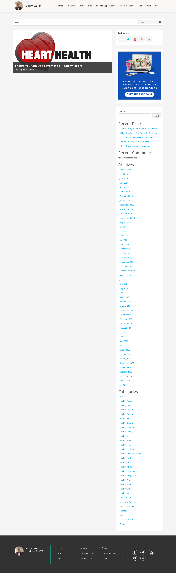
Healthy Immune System (130, 453)
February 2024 (126, 301)
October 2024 (126, 266)
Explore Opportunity (105, 6)
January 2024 (125, 306)
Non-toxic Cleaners (128, 502)
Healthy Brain (126, 418)
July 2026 (124, 174)
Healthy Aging (126, 401)
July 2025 (124, 226)
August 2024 (125, 275)
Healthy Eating (126, 431)
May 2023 (124, 341)
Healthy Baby (126, 405)
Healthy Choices (127, 427)
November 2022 (127, 367)
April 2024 (124, 292)
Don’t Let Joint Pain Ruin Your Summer (136, 137)
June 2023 (124, 336)
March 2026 (125, 191)
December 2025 (127, 204)
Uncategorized (126, 519)
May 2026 (124, 182)
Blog (90, 6)
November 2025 (127, 209)
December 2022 (127, 363)
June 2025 (124, 231)
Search (121, 111)
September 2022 (127, 376)
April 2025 (124, 240)
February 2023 (126, 354)
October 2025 (126, 213)
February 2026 (126, 196)
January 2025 (125, 253)
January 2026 (125, 200)
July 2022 (124, 385)
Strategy (123, 510)
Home (60, 6)
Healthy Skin (125, 480)
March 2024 (125, 297)
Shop (139, 6)
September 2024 (127, 270)
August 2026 (125, 169)
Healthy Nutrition (127, 471)
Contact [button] (105, 558)
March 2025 (125, 244)
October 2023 (126, 319)
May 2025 (124, 235)
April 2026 (124, 187)
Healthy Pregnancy (128, 475)
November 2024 (127, 262)
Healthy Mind (125, 462)
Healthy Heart (29, 69)
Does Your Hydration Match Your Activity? (138, 128)
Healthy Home (126, 444)
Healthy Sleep (126, 484)
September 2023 (127, 323)
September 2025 (127, 218)
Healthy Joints (126, 458)
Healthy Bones (126, 414)
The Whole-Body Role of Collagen (134, 141)
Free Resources (153, 6)
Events (81, 6)
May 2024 (124, 288)
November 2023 (127, 314)
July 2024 (124, 279)
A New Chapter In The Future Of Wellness (138, 133)
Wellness (124, 524)
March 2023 (125, 349)
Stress (122, 515)
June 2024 (124, 284)
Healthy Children (127, 423)
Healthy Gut (125, 436)
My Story (71, 6)
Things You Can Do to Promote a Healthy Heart (48, 66)
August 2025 (125, 222)
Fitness (123, 396)
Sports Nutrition (127, 506)
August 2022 (125, 380)
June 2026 (124, 178)
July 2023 (124, 332)
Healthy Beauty (126, 409)
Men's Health (125, 497)
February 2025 (126, 248)
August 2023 (125, 328)
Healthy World (126, 493)
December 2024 (127, 257)
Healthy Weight (126, 488)
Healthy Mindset (127, 466)
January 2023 (125, 358)
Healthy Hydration (128, 449)
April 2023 (124, 345)
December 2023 (127, 310)
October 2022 (126, 371)
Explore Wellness (126, 6)
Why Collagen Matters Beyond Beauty (136, 146)
